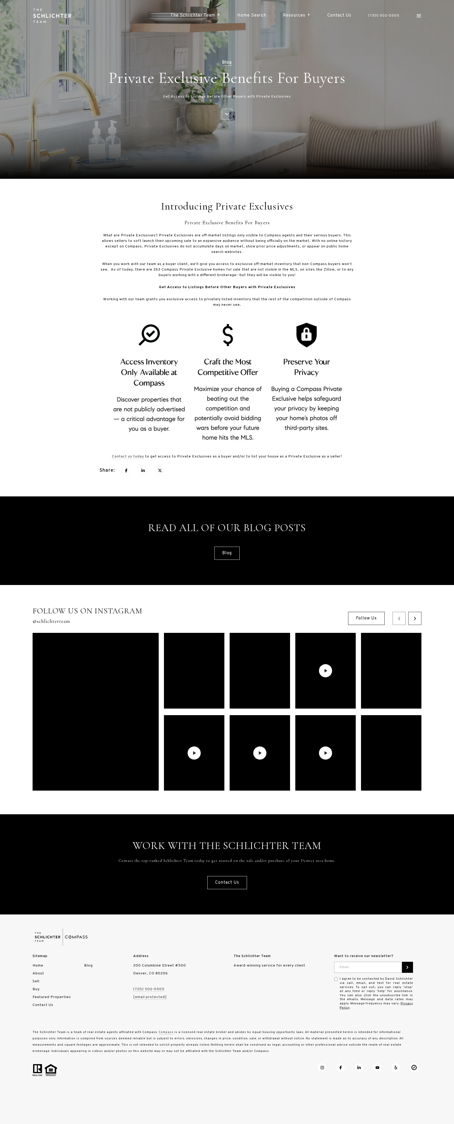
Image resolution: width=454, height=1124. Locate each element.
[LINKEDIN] (359, 1067)
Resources (294, 15)
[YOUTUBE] (377, 1067)
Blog (227, 553)
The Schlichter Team (193, 15)
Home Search (251, 15)
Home (38, 965)
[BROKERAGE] (414, 1067)
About (38, 973)
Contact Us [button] (227, 882)
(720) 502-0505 (383, 16)
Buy (36, 989)
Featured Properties (52, 997)
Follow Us (366, 618)
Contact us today (128, 456)
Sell (36, 981)
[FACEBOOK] (340, 1067)
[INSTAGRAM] (322, 1067)
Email (344, 967)
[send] (407, 967)
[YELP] (395, 1067)
